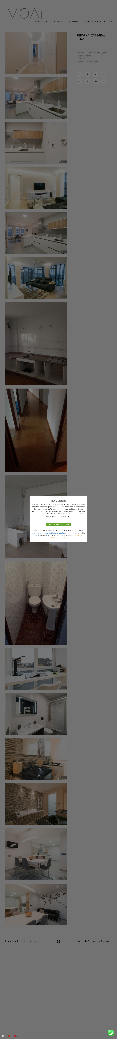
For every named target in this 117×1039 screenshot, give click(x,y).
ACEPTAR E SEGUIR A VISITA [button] (58, 524)
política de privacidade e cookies (49, 533)
